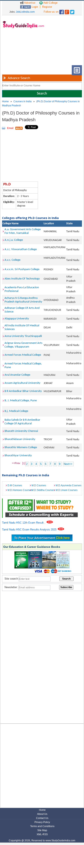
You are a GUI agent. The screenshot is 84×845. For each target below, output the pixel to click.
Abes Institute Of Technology (22, 278)
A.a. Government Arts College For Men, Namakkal (22, 231)
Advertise (29, 2)
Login (34, 6)
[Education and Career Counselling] (42, 500)
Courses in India (22, 101)
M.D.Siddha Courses (43, 490)
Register (47, 6)
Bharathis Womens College (20, 447)
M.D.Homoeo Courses (19, 490)
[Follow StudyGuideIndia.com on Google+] (67, 11)
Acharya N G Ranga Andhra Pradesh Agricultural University (23, 300)
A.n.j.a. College (13, 240)
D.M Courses (15, 485)
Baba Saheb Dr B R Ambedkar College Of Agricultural (22, 421)
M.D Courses (39, 485)
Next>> (68, 463)
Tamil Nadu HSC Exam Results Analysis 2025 (29, 529)
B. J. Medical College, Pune (20, 400)
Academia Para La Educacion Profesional (21, 289)
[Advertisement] (20, 50)
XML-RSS (42, 834)
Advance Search (19, 78)
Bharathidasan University (19, 439)
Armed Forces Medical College (22, 354)
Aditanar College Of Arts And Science (22, 310)
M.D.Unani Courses (66, 490)
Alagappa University (16, 318)
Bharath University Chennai (21, 431)
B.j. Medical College (16, 411)
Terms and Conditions (42, 826)
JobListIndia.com (25, 11)
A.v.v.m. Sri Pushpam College (21, 269)
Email (10, 128)
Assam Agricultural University (22, 383)
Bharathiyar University (18, 455)
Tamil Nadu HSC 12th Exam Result (23, 522)
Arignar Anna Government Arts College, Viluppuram (23, 345)
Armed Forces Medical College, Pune (23, 365)
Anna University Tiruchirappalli (23, 336)
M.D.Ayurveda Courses (67, 485)
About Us (42, 814)
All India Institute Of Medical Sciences (21, 327)
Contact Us (42, 818)
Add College (50, 2)
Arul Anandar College (17, 374)
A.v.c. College (12, 260)
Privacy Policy (42, 822)
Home (5, 101)
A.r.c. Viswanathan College (20, 249)
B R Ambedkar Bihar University (23, 391)
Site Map (42, 830)
